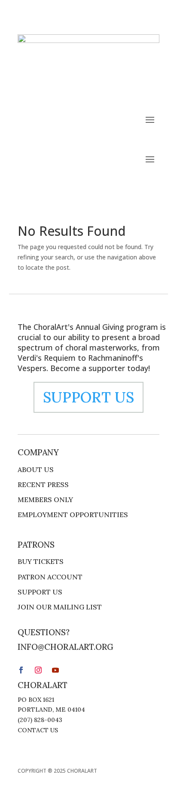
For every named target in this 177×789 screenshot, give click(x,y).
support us (88, 397)
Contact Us (38, 730)
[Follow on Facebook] (118, 89)
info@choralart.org (65, 647)
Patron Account (50, 577)
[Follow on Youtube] (152, 89)
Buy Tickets (41, 561)
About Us (36, 470)
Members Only (45, 500)
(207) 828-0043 (40, 720)
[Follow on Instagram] (135, 89)
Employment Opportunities (73, 515)
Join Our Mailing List (60, 607)
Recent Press (43, 485)
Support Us (40, 592)
